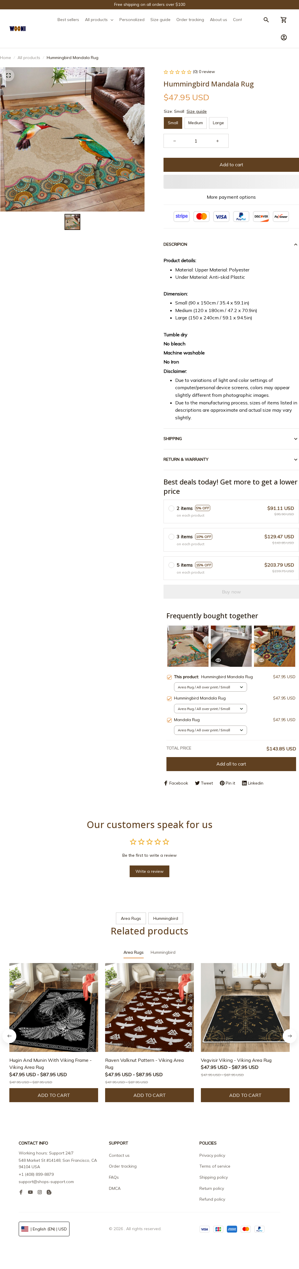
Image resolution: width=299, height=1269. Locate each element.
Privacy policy (212, 1155)
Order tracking (123, 1166)
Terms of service (214, 1166)
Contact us (119, 1155)
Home (5, 57)
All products (29, 57)
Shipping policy (213, 1177)
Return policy (211, 1188)
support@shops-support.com (46, 1181)
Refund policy (212, 1199)
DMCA (115, 1188)
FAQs (114, 1177)
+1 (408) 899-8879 (36, 1174)
